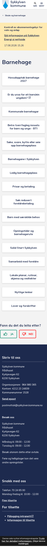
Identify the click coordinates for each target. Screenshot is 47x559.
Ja (12, 334)
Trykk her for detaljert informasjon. (23, 539)
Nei (31, 334)
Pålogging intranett (19, 516)
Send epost (9, 398)
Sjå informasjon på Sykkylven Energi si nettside (21, 37)
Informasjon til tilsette (21, 520)
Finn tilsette (9, 500)
